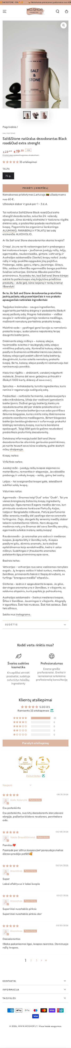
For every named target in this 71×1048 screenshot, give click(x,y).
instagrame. (23, 614)
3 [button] (36, 960)
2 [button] (31, 960)
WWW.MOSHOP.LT (28, 1026)
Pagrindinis (9, 127)
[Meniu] (4, 11)
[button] (57, 11)
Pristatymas (8, 155)
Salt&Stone (9, 133)
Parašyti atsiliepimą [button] (35, 743)
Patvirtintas (33, 775)
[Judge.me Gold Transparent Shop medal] (43, 763)
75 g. (8, 175)
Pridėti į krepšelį (35, 188)
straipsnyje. (17, 449)
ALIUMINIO (9, 230)
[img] (11, 795)
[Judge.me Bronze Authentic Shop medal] (25, 763)
